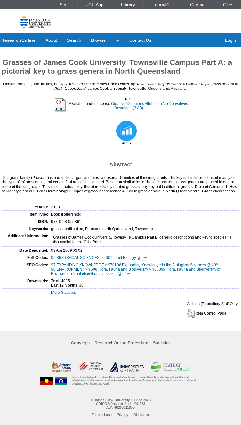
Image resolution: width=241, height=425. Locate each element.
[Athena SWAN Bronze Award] (61, 367)
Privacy (122, 415)
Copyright (80, 342)
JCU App (95, 4)
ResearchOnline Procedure (121, 342)
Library (128, 4)
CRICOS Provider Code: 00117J (120, 404)
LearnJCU (163, 4)
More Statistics (63, 292)
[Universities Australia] (127, 367)
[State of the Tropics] (170, 367)
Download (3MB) (128, 108)
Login (230, 40)
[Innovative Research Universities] (90, 367)
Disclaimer (141, 415)
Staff (64, 4)
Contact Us (140, 40)
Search (74, 40)
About (51, 40)
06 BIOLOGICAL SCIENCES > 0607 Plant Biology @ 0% (99, 258)
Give (227, 4)
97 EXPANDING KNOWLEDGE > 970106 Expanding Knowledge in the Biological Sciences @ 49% (135, 265)
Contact (198, 4)
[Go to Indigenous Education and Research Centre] (46, 380)
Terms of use (102, 415)
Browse (98, 40)
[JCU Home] (35, 21)
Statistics (161, 342)
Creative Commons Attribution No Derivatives (149, 103)
